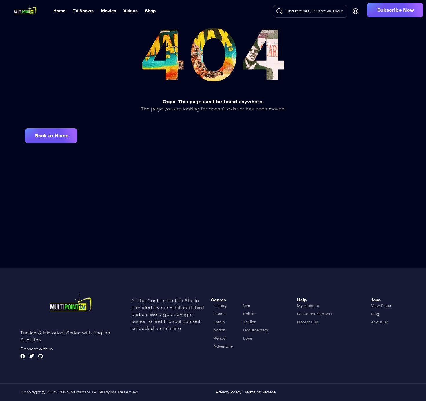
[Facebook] (22, 356)
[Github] (40, 356)
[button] (395, 10)
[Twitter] (31, 356)
